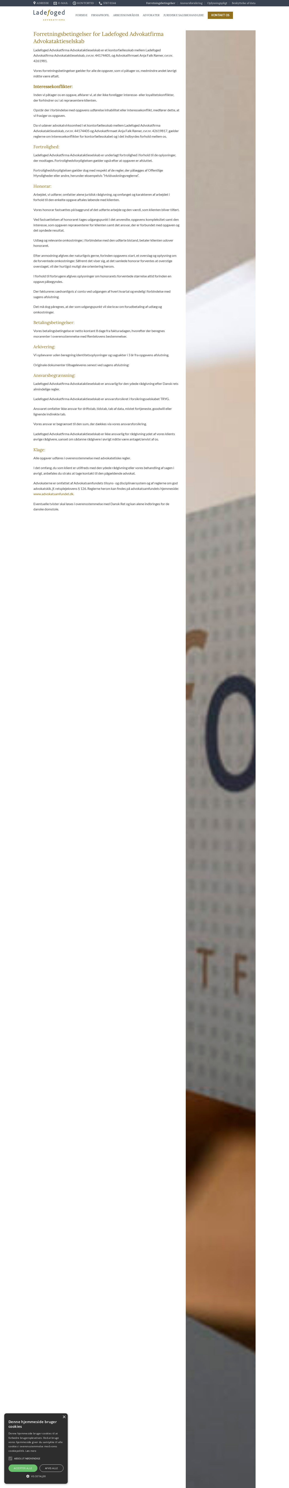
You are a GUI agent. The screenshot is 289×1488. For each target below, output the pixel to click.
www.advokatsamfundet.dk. (53, 494)
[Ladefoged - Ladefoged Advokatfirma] (51, 15)
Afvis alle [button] (51, 1468)
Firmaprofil (100, 15)
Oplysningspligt (217, 3)
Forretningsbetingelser (160, 3)
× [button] (64, 1417)
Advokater (151, 15)
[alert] (36, 1448)
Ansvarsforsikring (191, 3)
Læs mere (30, 1450)
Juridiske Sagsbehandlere (184, 15)
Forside (81, 15)
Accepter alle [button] (23, 1468)
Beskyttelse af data (244, 3)
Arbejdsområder (126, 15)
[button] (10, 1458)
